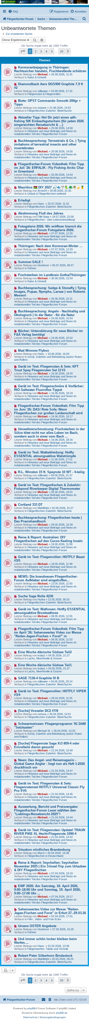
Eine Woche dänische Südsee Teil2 (45, 652)
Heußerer (43, 265)
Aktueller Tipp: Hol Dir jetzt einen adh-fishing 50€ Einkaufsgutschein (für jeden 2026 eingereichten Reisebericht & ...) (49, 121)
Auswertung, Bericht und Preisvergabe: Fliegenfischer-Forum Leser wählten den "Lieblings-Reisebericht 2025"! (46, 810)
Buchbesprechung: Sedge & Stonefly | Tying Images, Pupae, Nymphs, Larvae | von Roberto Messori (50, 291)
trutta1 (41, 655)
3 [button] (41, 51)
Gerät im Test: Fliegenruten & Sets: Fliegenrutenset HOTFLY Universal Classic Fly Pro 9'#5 (49, 787)
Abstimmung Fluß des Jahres (40, 213)
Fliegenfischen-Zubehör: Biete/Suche (49, 110)
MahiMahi (43, 507)
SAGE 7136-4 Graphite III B (38, 678)
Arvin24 (42, 190)
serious (42, 714)
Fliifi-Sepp (43, 216)
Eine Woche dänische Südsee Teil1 (45, 665)
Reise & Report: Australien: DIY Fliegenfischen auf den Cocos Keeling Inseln (48, 539)
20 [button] (61, 51)
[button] (22, 51)
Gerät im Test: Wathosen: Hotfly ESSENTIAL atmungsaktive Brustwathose (50, 611)
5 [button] (52, 51)
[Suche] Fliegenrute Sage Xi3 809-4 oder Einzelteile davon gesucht (46, 745)
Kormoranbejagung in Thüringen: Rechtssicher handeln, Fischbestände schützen (50, 69)
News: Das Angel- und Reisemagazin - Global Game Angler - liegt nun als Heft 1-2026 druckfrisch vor (49, 763)
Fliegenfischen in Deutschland (45, 855)
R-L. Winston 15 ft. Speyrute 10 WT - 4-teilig (51, 472)
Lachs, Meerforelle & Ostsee (44, 658)
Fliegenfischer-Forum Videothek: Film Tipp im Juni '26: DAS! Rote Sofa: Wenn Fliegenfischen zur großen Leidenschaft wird (49, 409)
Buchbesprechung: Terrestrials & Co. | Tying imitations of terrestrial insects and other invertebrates (50, 144)
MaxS (41, 852)
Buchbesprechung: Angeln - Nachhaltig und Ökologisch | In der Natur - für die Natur (49, 313)
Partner (31, 268)
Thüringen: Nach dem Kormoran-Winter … (50, 246)
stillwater (43, 91)
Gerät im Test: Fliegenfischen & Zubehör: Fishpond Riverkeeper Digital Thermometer (47, 487)
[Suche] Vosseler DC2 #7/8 (38, 711)
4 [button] (46, 51)
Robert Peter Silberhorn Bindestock (45, 955)
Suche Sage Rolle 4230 (35, 596)
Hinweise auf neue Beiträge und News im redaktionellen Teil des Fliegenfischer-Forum (45, 132)
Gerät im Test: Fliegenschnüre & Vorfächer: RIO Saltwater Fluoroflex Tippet (49, 388)
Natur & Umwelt (36, 77)
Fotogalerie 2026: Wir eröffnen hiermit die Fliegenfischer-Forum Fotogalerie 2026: (48, 228)
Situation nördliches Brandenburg (44, 849)
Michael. (43, 74)
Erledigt (24, 200)
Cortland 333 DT (30, 504)
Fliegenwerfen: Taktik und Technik (47, 948)
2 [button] (35, 51)
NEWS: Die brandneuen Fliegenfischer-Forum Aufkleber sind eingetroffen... (46, 578)
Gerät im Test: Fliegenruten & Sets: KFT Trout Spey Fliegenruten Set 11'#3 (46, 368)
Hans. (41, 203)
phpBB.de (61, 1012)
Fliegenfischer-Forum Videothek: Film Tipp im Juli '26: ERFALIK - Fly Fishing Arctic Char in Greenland (49, 167)
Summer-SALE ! (30, 262)
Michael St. (44, 730)
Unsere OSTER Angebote (37, 926)
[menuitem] (13, 11)
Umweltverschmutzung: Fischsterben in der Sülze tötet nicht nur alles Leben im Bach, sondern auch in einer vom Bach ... (49, 432)
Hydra (41, 599)
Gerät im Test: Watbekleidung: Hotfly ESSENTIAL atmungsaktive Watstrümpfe (45, 454)
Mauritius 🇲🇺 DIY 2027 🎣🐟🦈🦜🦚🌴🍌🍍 (51, 187)
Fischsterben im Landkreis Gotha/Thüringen (52, 275)
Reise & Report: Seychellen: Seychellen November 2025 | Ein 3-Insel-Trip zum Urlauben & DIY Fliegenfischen (50, 866)
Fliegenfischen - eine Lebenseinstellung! (51, 219)
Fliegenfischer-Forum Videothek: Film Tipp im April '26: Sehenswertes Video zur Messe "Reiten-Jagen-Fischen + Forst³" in (49, 632)
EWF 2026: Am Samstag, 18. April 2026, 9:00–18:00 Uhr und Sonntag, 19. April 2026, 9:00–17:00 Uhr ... (47, 889)
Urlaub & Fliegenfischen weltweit (46, 193)
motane (42, 107)
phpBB (31, 1008)
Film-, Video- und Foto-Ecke (44, 919)
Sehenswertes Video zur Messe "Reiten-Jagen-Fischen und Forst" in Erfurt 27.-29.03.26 (50, 911)
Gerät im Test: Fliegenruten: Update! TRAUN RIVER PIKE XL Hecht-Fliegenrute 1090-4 (49, 832)
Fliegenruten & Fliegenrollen (44, 94)
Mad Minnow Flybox (33, 350)
